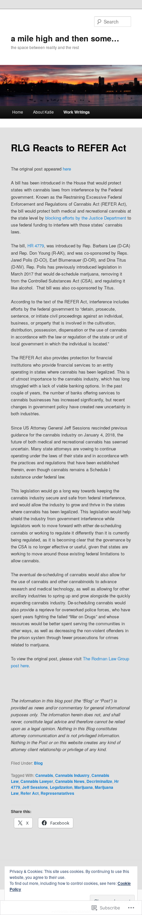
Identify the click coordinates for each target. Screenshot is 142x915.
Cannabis (44, 775)
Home (17, 112)
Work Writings (76, 112)
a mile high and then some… (65, 38)
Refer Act (29, 793)
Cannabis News (70, 781)
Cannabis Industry (72, 775)
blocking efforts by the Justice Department (85, 218)
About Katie (43, 112)
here (66, 169)
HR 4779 (35, 245)
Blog (38, 763)
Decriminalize (99, 781)
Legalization (61, 787)
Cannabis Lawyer (36, 781)
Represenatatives (57, 793)
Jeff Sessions (35, 787)
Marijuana (83, 787)
